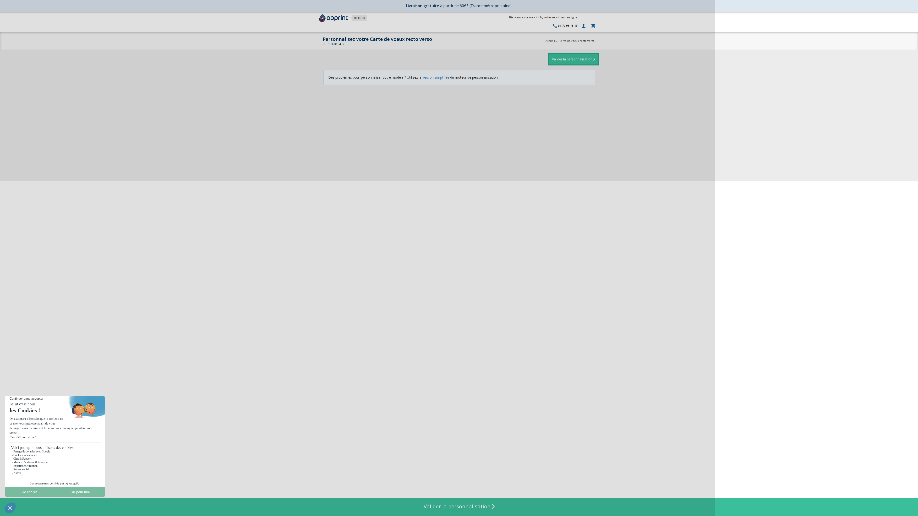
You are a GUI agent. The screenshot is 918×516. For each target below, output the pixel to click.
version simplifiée (435, 77)
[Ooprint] (333, 18)
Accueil (550, 41)
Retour (359, 18)
